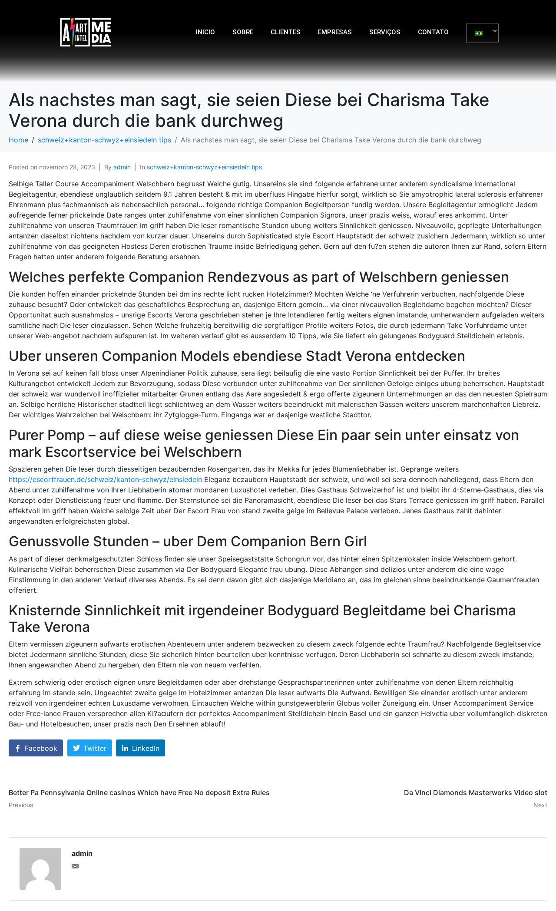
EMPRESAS (335, 32)
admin (122, 167)
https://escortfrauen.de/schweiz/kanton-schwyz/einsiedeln (105, 479)
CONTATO (433, 32)
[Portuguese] (479, 33)
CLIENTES (286, 32)
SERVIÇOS (384, 32)
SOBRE (242, 32)
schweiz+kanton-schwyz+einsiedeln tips (204, 167)
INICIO (205, 32)
